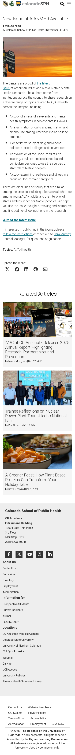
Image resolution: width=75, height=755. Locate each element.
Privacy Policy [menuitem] (37, 712)
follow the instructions (18, 234)
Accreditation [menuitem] (16, 724)
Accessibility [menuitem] (38, 718)
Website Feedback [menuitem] (39, 707)
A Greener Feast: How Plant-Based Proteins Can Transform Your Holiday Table (35, 480)
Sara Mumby (62, 234)
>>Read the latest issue (19, 220)
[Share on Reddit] (35, 269)
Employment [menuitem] (38, 724)
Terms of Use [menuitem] (16, 718)
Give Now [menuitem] (58, 724)
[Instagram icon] (41, 554)
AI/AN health (22, 249)
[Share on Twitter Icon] (7, 269)
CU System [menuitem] (15, 712)
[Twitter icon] (21, 554)
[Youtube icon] (31, 554)
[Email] (45, 269)
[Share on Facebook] (17, 269)
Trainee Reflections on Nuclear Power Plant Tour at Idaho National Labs (36, 416)
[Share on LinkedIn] (26, 269)
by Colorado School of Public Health (23, 30)
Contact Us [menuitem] (15, 707)
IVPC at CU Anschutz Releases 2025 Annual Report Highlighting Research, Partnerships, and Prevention (37, 349)
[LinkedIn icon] (51, 554)
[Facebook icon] (10, 554)
